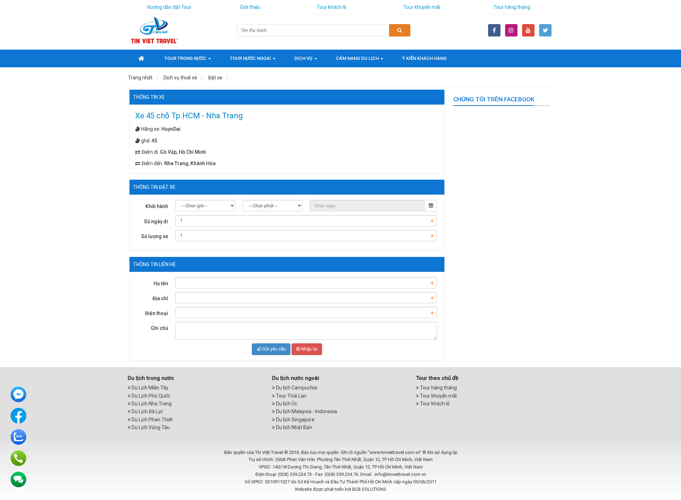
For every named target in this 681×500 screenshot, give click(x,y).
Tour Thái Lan (290, 396)
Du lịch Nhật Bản (293, 427)
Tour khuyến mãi (421, 7)
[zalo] (18, 436)
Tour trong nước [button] (185, 58)
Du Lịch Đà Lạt (147, 411)
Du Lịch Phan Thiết (152, 419)
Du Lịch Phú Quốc (150, 396)
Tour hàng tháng (511, 7)
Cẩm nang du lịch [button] (358, 58)
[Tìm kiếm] (399, 30)
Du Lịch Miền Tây (149, 388)
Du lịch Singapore (295, 419)
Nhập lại (309, 349)
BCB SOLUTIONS (369, 489)
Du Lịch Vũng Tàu (150, 427)
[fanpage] (18, 415)
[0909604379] (18, 458)
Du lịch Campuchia (296, 388)
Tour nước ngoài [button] (251, 58)
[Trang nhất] (142, 58)
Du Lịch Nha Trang (151, 403)
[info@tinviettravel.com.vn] (18, 479)
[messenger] (18, 394)
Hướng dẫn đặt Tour (169, 7)
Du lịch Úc (286, 403)
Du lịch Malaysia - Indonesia (306, 411)
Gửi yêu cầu (274, 349)
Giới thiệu (250, 7)
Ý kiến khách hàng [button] (424, 58)
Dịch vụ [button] (304, 58)
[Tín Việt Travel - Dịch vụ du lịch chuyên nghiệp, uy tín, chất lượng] (154, 30)
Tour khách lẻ (331, 7)
